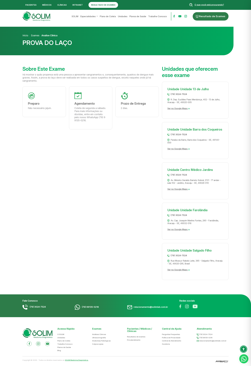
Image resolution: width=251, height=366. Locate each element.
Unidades (122, 16)
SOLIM (75, 16)
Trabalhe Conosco (157, 16)
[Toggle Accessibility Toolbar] (243, 349)
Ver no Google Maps (177, 108)
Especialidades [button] (88, 16)
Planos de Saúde (137, 16)
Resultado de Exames (211, 16)
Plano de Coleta (108, 16)
